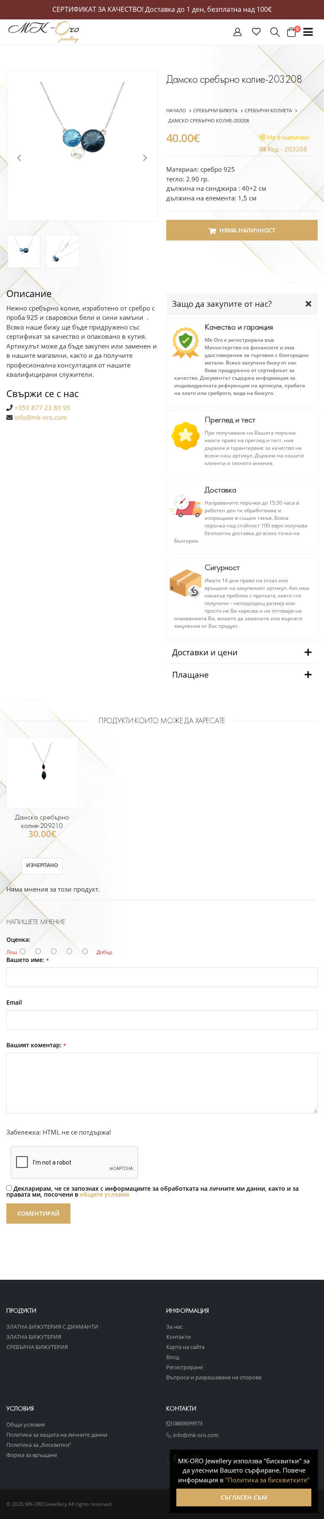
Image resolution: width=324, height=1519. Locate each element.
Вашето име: (27, 960)
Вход (172, 1357)
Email (14, 1002)
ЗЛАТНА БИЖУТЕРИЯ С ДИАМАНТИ (52, 1326)
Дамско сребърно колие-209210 (42, 821)
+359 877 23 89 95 (42, 407)
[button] (237, 33)
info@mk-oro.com (40, 417)
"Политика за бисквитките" (267, 1480)
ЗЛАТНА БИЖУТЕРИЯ (33, 1337)
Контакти (178, 1337)
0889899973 (187, 1423)
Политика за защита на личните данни (56, 1434)
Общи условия (25, 1424)
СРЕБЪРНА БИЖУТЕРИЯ (37, 1347)
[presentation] (19, 157)
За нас (174, 1326)
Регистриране (184, 1367)
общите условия (104, 1194)
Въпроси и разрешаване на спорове (214, 1377)
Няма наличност (247, 230)
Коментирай (38, 1213)
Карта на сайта (185, 1347)
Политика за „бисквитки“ (38, 1445)
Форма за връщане (31, 1455)
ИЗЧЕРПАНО (42, 865)
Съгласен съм (244, 1497)
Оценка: (18, 940)
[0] (291, 32)
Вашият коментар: (36, 1045)
